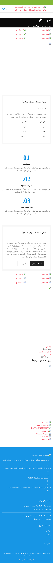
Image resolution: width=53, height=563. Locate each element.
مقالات (48, 535)
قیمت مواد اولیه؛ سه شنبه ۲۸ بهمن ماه (37, 516)
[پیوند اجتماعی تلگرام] (38, 2)
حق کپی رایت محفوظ (16, 553)
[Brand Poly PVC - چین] (46, 422)
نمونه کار (43, 26)
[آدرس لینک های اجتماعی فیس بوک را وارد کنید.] (49, 2)
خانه (50, 26)
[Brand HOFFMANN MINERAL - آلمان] (41, 428)
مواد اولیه (47, 531)
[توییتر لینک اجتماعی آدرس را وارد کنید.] (46, 2)
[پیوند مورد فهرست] (26, 479)
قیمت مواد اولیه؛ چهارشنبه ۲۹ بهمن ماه (37, 506)
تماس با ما (47, 543)
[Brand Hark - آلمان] (46, 431)
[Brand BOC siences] (45, 437)
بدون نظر (36, 509)
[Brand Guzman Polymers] (43, 434)
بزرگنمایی (4, 367)
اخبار (49, 539)
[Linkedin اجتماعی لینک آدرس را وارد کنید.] (41, 2)
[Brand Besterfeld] (46, 440)
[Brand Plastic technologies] (43, 425)
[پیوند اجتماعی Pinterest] (44, 2)
